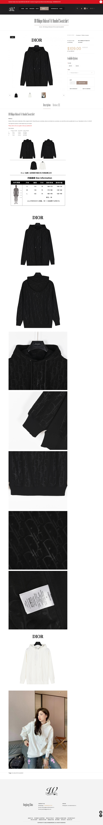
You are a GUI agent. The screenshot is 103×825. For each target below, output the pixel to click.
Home (40, 27)
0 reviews (78, 35)
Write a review (85, 35)
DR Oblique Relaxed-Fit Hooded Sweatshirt (53, 27)
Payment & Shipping (39, 818)
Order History (42, 819)
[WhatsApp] (100, 815)
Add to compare (86, 88)
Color (69, 63)
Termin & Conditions (60, 818)
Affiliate (63, 819)
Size (69, 69)
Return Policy (71, 818)
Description (47, 105)
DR (17, 773)
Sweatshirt (20, 773)
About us (30, 818)
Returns (57, 819)
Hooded (14, 773)
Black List (69, 819)
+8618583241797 (48, 805)
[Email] (100, 812)
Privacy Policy (50, 818)
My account (34, 819)
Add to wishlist (73, 88)
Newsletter (51, 819)
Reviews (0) (56, 105)
